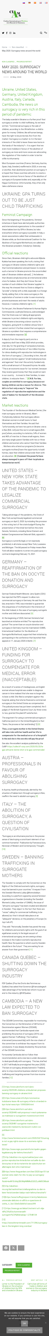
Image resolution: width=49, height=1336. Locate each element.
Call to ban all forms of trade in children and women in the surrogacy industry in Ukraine (36, 1285)
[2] (3, 1098)
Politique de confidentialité (24, 1330)
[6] (32, 613)
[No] (45, 1322)
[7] (34, 641)
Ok (24, 1323)
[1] (34, 304)
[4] (3, 1120)
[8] (39, 724)
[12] (11, 1078)
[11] (31, 950)
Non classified (8, 62)
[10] (3, 849)
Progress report (24, 62)
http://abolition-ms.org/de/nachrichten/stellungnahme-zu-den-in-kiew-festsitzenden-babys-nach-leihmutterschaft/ (24, 1189)
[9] (37, 796)
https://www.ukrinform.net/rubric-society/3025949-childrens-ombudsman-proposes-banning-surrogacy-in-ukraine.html (24, 1090)
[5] (3, 1135)
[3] (3, 1109)
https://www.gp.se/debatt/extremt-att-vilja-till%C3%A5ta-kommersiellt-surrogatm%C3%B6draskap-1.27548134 (23, 1211)
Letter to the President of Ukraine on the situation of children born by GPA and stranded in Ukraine (13, 1285)
